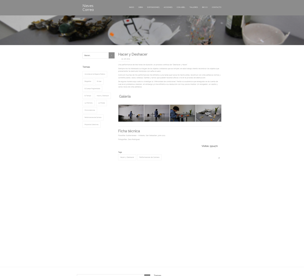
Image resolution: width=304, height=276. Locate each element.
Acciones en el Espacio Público (95, 74)
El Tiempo (88, 96)
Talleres (194, 7)
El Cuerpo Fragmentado (92, 88)
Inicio (131, 7)
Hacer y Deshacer (127, 157)
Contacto (216, 7)
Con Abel (181, 7)
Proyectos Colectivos (91, 124)
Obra (140, 7)
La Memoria (89, 103)
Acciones (168, 7)
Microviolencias (90, 110)
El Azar (99, 81)
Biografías (88, 81)
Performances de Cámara (149, 157)
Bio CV (205, 7)
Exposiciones (153, 7)
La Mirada (101, 103)
